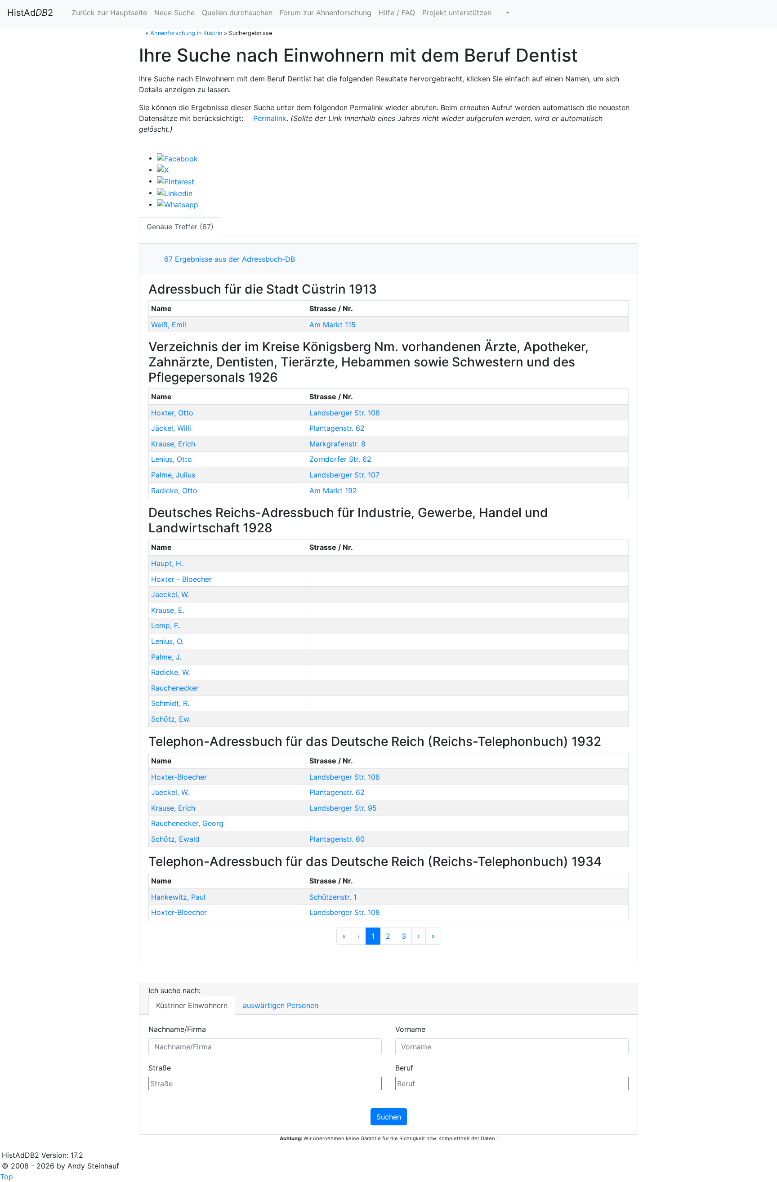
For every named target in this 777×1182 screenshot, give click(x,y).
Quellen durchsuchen (237, 12)
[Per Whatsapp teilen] (177, 204)
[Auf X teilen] (163, 169)
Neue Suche (174, 12)
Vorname (410, 1029)
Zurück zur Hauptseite (108, 12)
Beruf (404, 1067)
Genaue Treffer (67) (180, 226)
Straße (159, 1067)
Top (6, 1176)
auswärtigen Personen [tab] (280, 1005)
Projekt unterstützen (456, 12)
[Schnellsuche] (504, 13)
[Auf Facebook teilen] (177, 157)
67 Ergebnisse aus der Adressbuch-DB (227, 258)
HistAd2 (30, 12)
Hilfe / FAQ (397, 12)
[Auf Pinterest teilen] (175, 180)
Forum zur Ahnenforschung (325, 12)
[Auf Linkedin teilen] (174, 192)
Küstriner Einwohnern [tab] (192, 1005)
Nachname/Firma (177, 1029)
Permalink (268, 118)
